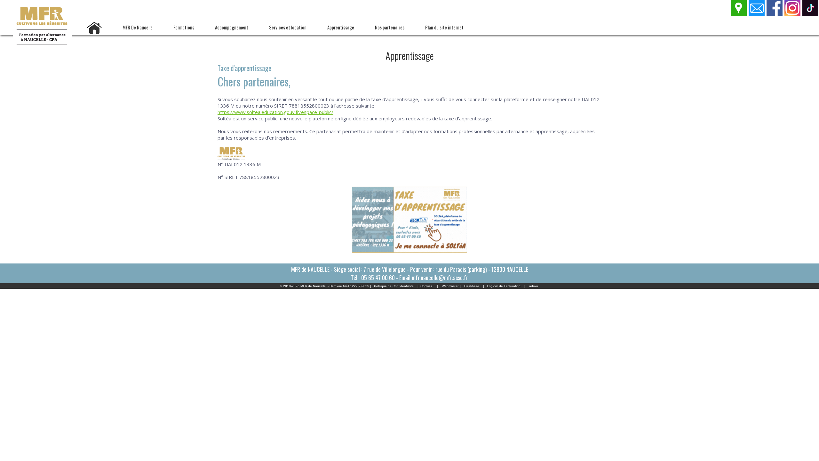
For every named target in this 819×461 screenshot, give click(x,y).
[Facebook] (775, 14)
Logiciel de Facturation (504, 286)
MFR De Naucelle (138, 27)
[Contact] (757, 14)
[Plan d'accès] (739, 14)
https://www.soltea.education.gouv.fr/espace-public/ (275, 112)
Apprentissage (340, 27)
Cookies (426, 286)
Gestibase (471, 286)
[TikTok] (810, 14)
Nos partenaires (389, 27)
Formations (183, 27)
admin (533, 286)
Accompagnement (231, 27)
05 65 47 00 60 (378, 277)
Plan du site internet (444, 27)
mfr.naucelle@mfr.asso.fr (440, 277)
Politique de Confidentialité (394, 286)
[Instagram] (792, 14)
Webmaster (450, 286)
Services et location (287, 27)
